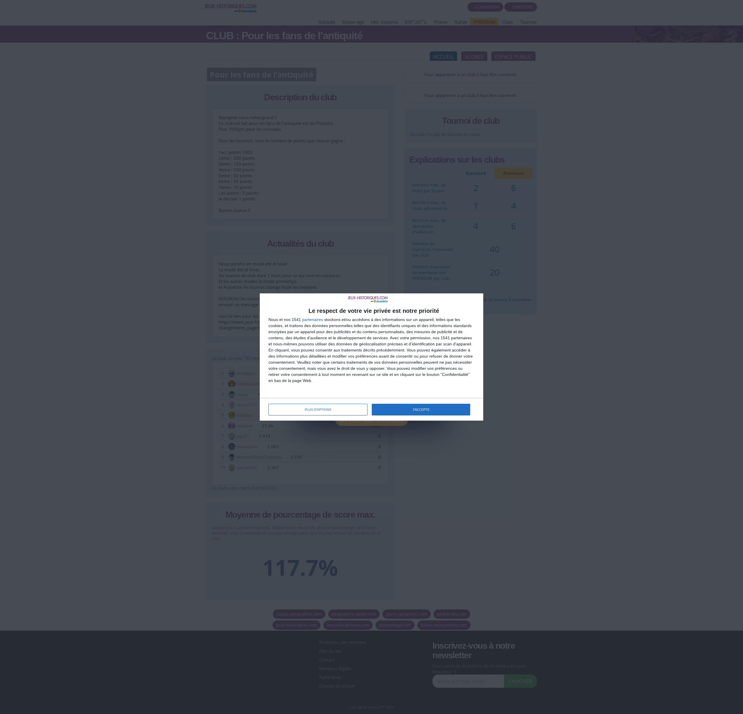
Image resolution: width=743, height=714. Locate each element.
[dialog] (371, 357)
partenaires (312, 319)
